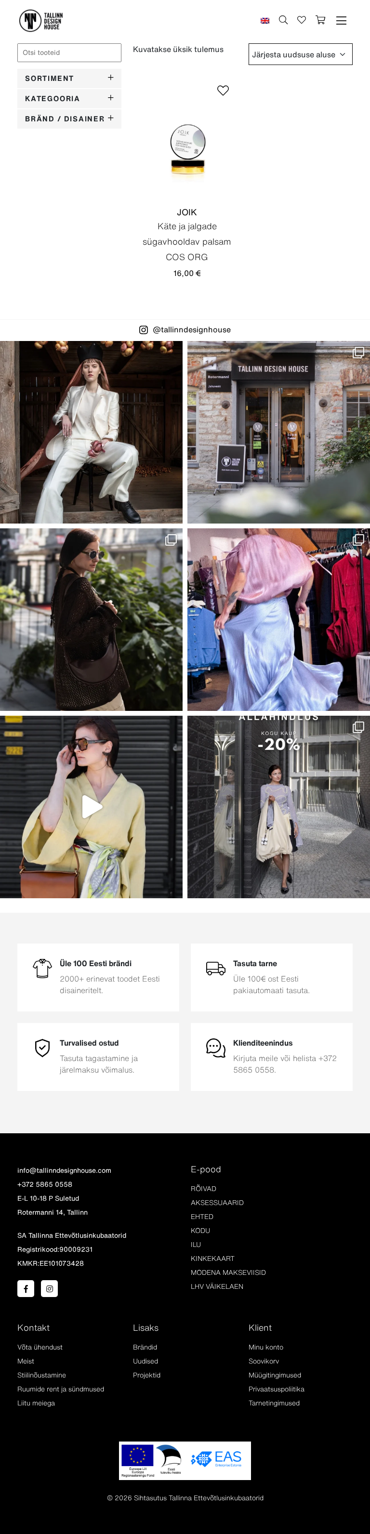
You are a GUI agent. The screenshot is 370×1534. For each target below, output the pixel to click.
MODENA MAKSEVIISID (228, 1272)
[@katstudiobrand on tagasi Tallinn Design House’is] (278, 619)
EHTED (202, 1216)
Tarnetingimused (274, 1403)
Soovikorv (264, 1361)
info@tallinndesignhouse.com (64, 1170)
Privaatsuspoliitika (276, 1389)
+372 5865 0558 (44, 1184)
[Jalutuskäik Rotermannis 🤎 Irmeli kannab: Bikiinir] (91, 619)
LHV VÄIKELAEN (217, 1286)
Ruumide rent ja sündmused (60, 1389)
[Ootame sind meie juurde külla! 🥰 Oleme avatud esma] (278, 432)
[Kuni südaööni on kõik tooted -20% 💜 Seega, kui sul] (278, 807)
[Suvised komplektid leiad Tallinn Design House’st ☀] (91, 807)
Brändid (145, 1347)
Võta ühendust (40, 1347)
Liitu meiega (36, 1403)
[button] (341, 21)
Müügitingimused (275, 1375)
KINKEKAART (213, 1258)
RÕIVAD (203, 1188)
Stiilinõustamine (41, 1375)
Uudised (145, 1361)
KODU (200, 1230)
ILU (196, 1244)
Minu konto (266, 1347)
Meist (25, 1361)
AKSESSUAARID (217, 1202)
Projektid (146, 1375)
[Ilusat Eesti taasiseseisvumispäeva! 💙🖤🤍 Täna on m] (91, 432)
